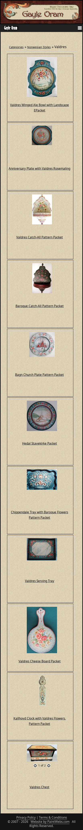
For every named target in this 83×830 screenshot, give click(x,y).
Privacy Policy (26, 817)
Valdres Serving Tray (39, 581)
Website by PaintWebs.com (50, 822)
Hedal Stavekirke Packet (39, 443)
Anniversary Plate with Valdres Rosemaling (39, 168)
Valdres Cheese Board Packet (40, 661)
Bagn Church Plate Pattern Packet (39, 375)
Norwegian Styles (39, 47)
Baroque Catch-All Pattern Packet (40, 306)
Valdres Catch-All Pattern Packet (39, 237)
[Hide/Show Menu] (78, 28)
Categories (16, 47)
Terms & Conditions (53, 817)
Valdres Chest (39, 787)
